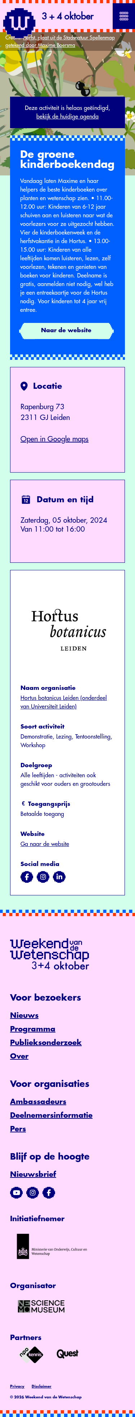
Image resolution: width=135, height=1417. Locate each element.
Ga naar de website (45, 844)
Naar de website (66, 330)
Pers (18, 1129)
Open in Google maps (55, 439)
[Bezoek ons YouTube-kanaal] (16, 1193)
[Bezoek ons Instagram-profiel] (32, 1193)
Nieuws (24, 1015)
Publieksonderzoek (46, 1042)
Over (19, 1056)
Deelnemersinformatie (51, 1115)
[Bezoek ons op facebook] (27, 877)
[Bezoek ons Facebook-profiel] (48, 1193)
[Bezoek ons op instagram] (43, 877)
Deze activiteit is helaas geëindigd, (67, 112)
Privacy (17, 1386)
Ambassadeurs (38, 1102)
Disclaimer (41, 1386)
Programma (32, 1029)
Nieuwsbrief (33, 1174)
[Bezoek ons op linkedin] (59, 877)
